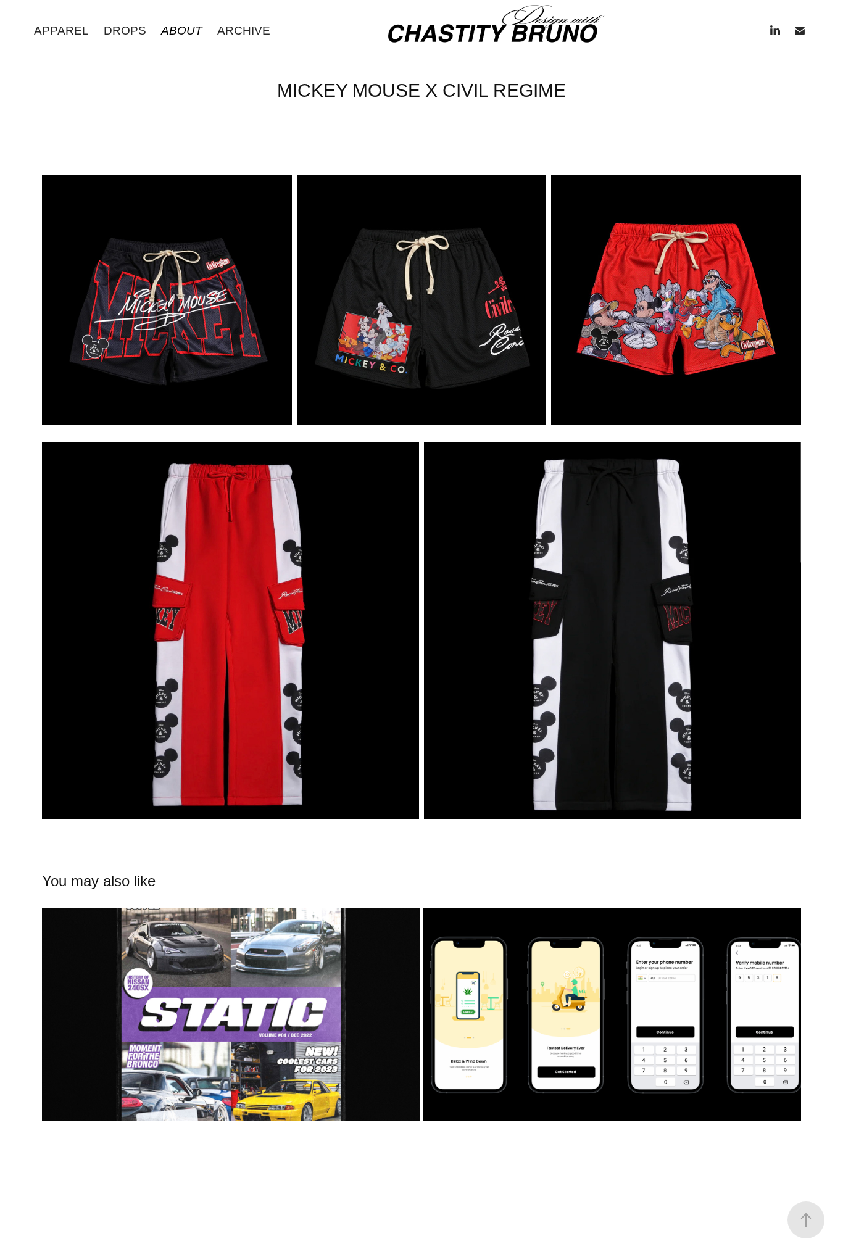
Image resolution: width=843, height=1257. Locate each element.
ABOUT (181, 30)
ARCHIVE (243, 30)
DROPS (125, 30)
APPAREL (61, 30)
